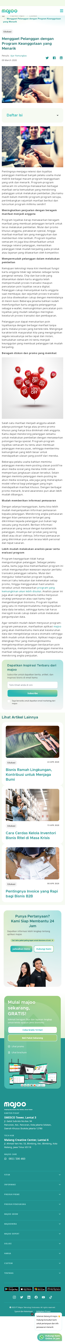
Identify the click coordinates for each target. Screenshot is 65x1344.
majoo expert (11, 1233)
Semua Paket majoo (32, 3)
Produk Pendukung (15, 1204)
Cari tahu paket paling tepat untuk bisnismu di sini (31, 940)
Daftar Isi (15, 115)
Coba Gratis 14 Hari (33, 1029)
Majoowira (10, 1224)
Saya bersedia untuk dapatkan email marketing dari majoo (33, 702)
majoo (57, 626)
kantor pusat (11, 1113)
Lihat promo (18, 1046)
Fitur (7, 1174)
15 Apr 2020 (53, 825)
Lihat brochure (19, 1052)
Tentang (8, 1273)
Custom (8, 1263)
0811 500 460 (17, 1158)
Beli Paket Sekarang (32, 1037)
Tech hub (9, 1135)
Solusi (8, 1243)
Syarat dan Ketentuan (24, 1311)
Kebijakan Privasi (43, 1311)
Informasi (10, 1184)
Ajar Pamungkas (18, 55)
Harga (7, 1253)
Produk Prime (12, 1194)
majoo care (10, 1154)
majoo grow (11, 1214)
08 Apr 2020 (53, 883)
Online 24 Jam (52, 1338)
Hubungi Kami (43, 948)
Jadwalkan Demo (21, 948)
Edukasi (7, 31)
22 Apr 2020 (53, 762)
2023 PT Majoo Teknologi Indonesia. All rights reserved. (33, 1307)
